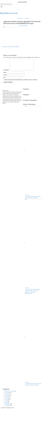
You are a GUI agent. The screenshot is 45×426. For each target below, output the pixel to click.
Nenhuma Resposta (23, 25)
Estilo (6, 401)
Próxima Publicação (15, 46)
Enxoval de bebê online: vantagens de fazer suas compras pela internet (33, 384)
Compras (7, 394)
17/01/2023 (26, 18)
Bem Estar (7, 392)
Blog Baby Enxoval (8, 12)
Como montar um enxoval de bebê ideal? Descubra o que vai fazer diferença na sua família (32, 291)
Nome (5, 72)
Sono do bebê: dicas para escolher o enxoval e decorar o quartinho (32, 197)
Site (4, 77)
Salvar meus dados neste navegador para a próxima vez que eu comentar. (20, 79)
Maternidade (7, 403)
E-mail (5, 75)
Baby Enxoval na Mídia (10, 391)
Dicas (6, 396)
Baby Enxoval (20, 18)
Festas (6, 402)
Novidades (7, 405)
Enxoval (27, 195)
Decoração (7, 395)
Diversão (7, 398)
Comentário (6, 70)
